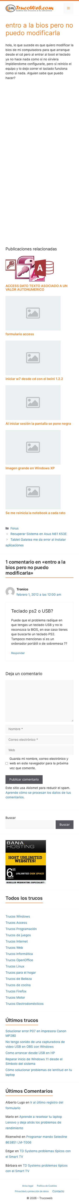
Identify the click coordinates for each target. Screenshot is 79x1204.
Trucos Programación (21, 929)
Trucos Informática (19, 954)
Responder (18, 653)
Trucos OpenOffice (19, 960)
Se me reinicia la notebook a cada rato (35, 513)
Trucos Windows (18, 916)
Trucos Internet (17, 941)
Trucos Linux (15, 966)
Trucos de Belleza (19, 979)
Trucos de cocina (18, 985)
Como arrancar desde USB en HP (30, 1053)
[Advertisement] (39, 124)
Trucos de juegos (18, 935)
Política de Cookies (47, 1185)
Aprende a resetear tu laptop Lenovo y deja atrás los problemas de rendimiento (34, 1122)
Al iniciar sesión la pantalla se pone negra (38, 423)
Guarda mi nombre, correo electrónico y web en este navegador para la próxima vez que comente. (39, 763)
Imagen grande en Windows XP (30, 468)
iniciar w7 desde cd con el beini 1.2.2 (34, 379)
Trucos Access (16, 923)
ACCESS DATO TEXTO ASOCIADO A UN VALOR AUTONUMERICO (36, 287)
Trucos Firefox (16, 991)
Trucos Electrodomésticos (25, 1004)
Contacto (58, 1191)
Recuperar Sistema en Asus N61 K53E (38, 534)
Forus (14, 528)
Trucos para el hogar (21, 972)
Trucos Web (14, 947)
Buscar (11, 818)
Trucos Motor (15, 997)
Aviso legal (27, 1185)
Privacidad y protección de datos (32, 1191)
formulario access (20, 334)
